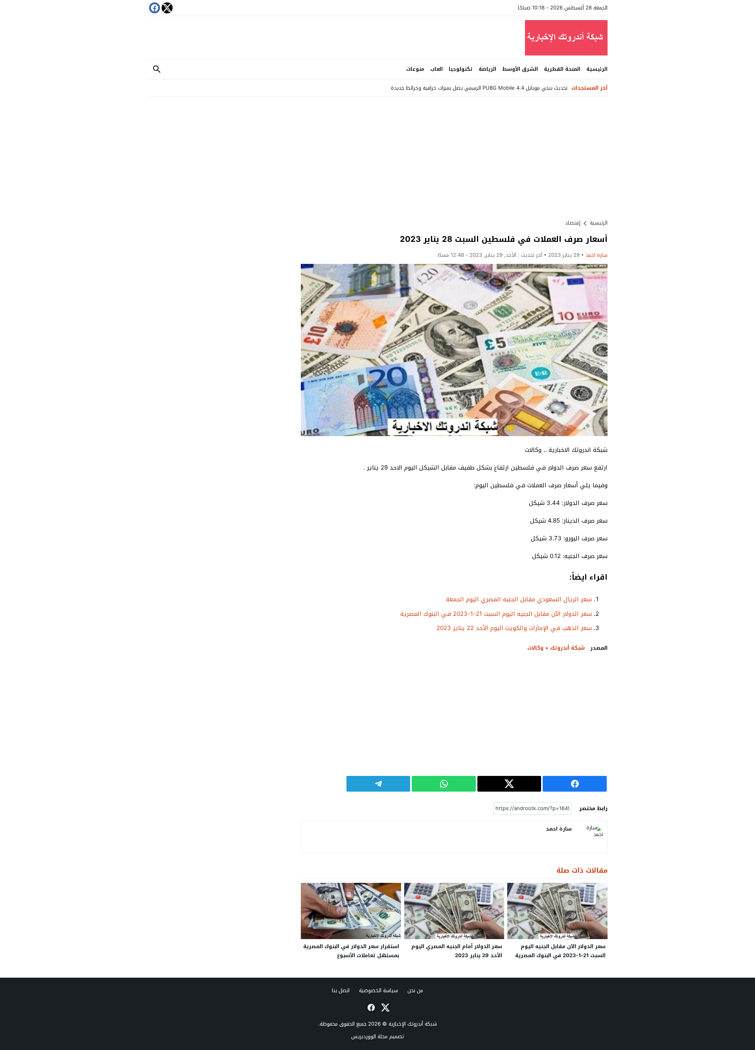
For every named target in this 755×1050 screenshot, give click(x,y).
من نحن (415, 990)
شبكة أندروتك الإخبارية (413, 1024)
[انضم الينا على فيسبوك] (153, 7)
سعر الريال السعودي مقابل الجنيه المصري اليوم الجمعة (519, 599)
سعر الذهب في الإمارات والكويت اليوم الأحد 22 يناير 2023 (514, 628)
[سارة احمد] (591, 836)
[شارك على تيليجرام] (378, 783)
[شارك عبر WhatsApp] (444, 783)
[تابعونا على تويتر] (166, 7)
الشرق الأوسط (520, 69)
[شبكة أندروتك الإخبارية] (377, 37)
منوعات (415, 69)
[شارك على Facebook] (575, 783)
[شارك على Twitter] (509, 783)
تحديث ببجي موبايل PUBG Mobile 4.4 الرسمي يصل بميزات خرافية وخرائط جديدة (479, 88)
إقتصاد (572, 223)
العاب (436, 69)
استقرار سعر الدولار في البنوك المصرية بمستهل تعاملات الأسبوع (351, 950)
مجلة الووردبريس (369, 1036)
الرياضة (487, 69)
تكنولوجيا (461, 69)
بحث (156, 69)
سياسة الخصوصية (378, 990)
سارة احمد (597, 255)
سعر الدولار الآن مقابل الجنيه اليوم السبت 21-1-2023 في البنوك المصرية (496, 613)
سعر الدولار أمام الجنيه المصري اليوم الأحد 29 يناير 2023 (456, 950)
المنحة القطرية (562, 69)
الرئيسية (597, 69)
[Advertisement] (454, 158)
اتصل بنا (341, 990)
